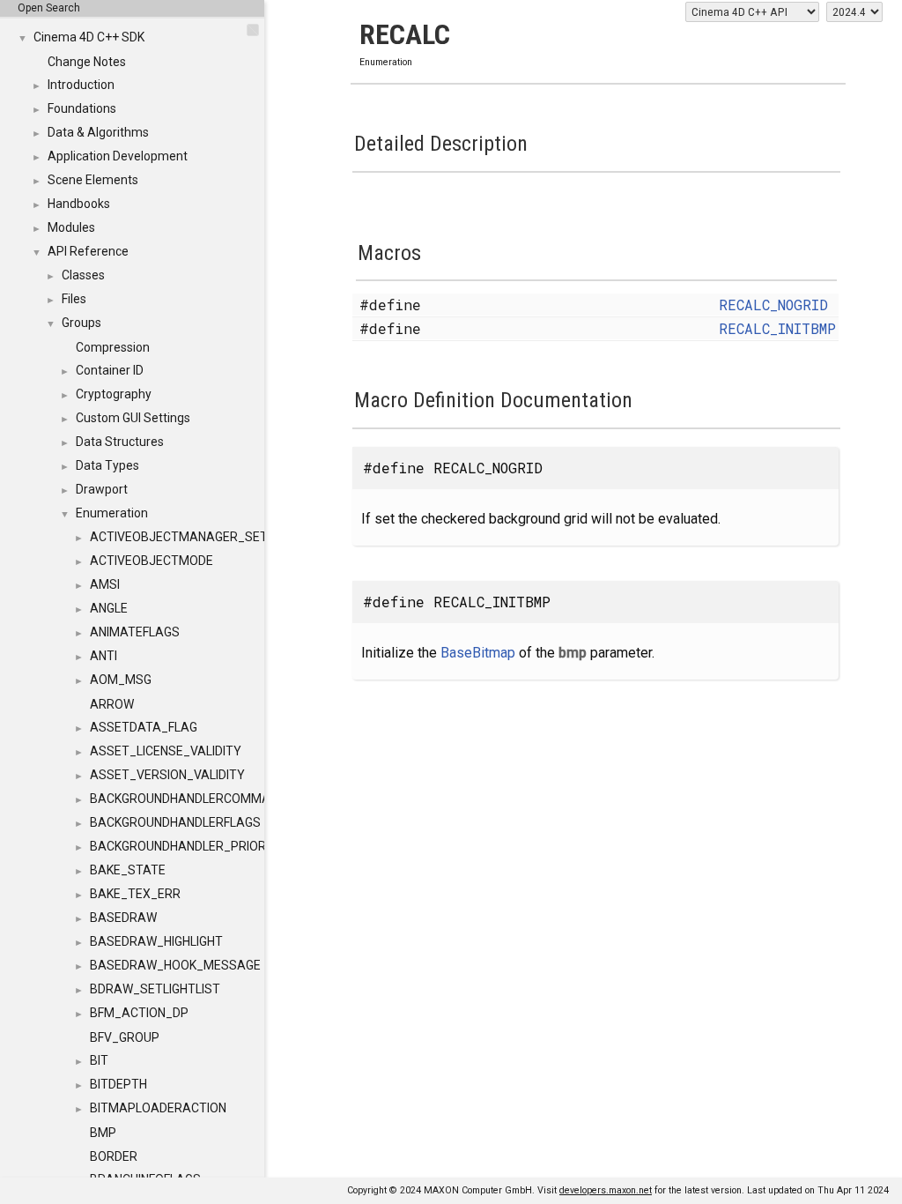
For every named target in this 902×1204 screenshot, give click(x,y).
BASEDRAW (123, 917)
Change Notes (87, 62)
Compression (113, 347)
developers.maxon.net (605, 1190)
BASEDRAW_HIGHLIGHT (156, 941)
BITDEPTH (118, 1084)
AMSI (105, 584)
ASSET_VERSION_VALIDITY (167, 775)
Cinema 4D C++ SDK (88, 37)
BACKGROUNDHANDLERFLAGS (175, 822)
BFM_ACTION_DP (139, 1013)
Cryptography (114, 394)
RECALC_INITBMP (777, 328)
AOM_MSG (121, 680)
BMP (103, 1133)
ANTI (103, 656)
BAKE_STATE (128, 870)
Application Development (118, 156)
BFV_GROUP (124, 1037)
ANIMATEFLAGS (135, 632)
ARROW (112, 704)
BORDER (113, 1156)
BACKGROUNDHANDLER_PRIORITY (187, 846)
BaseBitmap (477, 652)
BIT (99, 1060)
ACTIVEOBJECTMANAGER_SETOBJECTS (206, 537)
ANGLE (109, 608)
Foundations (82, 108)
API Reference (88, 251)
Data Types (107, 465)
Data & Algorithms (98, 132)
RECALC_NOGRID (773, 304)
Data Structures (120, 442)
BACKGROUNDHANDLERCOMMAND (188, 799)
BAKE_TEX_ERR (135, 894)
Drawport (102, 489)
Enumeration (112, 513)
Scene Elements (93, 180)
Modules (71, 227)
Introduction (81, 85)
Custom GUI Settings (133, 418)
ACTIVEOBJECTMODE (151, 561)
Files (74, 299)
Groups (81, 323)
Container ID (110, 370)
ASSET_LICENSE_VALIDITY (165, 751)
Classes (83, 275)
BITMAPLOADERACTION (158, 1108)
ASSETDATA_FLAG (143, 727)
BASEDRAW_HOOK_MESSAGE (175, 965)
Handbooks (79, 204)
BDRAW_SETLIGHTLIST (155, 989)
